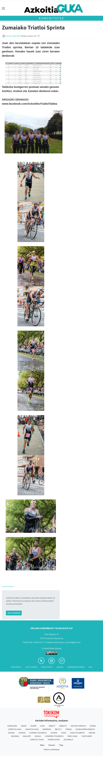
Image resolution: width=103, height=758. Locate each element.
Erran (69, 729)
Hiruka (92, 733)
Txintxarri (86, 736)
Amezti (52, 726)
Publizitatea (47, 667)
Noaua (38, 736)
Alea (42, 726)
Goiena (22, 733)
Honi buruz (16, 667)
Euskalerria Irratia (85, 729)
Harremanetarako (76, 667)
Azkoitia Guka (32, 729)
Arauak (60, 667)
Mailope (27, 736)
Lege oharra (31, 667)
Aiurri (33, 726)
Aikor (23, 726)
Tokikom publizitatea (51, 749)
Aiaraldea (12, 726)
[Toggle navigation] (3, 8)
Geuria (11, 733)
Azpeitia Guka (14, 729)
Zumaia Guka (54, 740)
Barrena (47, 729)
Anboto (63, 726)
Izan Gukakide (14, 613)
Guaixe (54, 733)
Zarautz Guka (37, 740)
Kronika (15, 736)
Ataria (93, 726)
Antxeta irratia (78, 726)
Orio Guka (72, 736)
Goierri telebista (38, 733)
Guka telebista (77, 733)
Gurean (51, 745)
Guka (63, 733)
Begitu (58, 729)
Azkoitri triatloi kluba (13, 36)
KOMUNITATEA (51, 18)
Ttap (61, 745)
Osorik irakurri (8, 586)
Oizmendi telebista (54, 736)
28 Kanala (68, 740)
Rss (90, 667)
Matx (42, 745)
